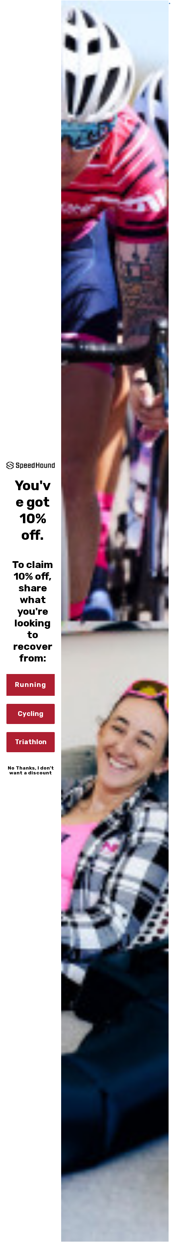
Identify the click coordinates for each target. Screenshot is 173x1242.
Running (30, 685)
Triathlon (31, 742)
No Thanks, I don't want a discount (31, 770)
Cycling (30, 714)
